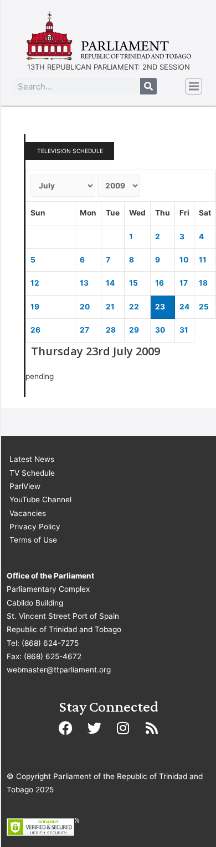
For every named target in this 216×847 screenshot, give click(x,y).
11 (203, 259)
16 (159, 282)
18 (203, 282)
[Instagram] (123, 728)
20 (85, 306)
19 (34, 306)
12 (34, 282)
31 (183, 329)
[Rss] (152, 728)
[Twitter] (94, 728)
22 (134, 306)
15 (133, 282)
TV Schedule (32, 473)
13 (84, 282)
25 (204, 306)
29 (134, 329)
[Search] (148, 86)
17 (183, 282)
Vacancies (27, 513)
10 (183, 259)
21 (110, 306)
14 (110, 282)
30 (160, 329)
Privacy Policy (34, 526)
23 (160, 306)
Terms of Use (33, 539)
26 (35, 329)
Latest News (31, 459)
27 (84, 329)
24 (184, 306)
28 (111, 329)
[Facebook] (65, 728)
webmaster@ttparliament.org (59, 669)
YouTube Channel (40, 499)
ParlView (24, 486)
